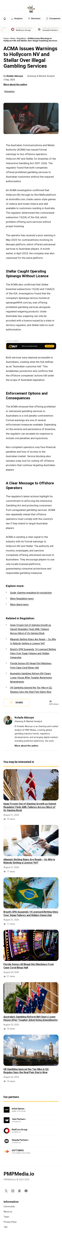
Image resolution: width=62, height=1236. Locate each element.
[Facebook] (26, 1190)
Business (35, 18)
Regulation (21, 38)
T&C (6, 1227)
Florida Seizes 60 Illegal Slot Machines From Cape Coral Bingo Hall (28, 966)
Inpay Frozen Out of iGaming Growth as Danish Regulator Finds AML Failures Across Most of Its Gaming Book (30, 629)
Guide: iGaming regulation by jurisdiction (31, 592)
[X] (6, 1190)
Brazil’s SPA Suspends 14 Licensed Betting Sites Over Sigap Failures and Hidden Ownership (33, 653)
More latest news (19, 604)
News (12, 38)
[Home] (5, 18)
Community (9, 1206)
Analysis (18, 18)
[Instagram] (12, 1190)
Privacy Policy (10, 1222)
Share (19, 702)
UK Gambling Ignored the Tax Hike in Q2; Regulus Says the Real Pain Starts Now (26, 1071)
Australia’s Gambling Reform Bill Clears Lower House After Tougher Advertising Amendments (31, 677)
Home (6, 38)
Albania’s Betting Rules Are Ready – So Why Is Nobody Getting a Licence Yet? (29, 861)
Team (6, 1217)
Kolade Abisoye (15, 76)
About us (8, 1211)
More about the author (15, 84)
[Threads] (19, 1190)
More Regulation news (22, 598)
